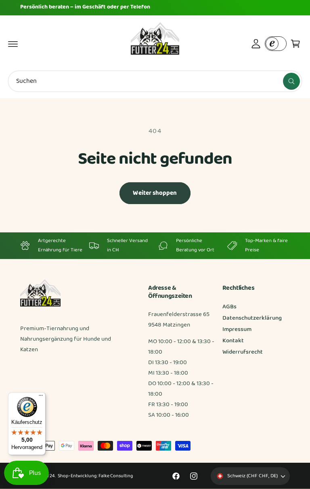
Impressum (236, 329)
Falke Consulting (115, 476)
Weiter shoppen (155, 193)
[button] (13, 44)
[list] (155, 245)
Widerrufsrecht (242, 352)
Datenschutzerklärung (252, 318)
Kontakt (233, 341)
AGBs (229, 307)
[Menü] (41, 397)
